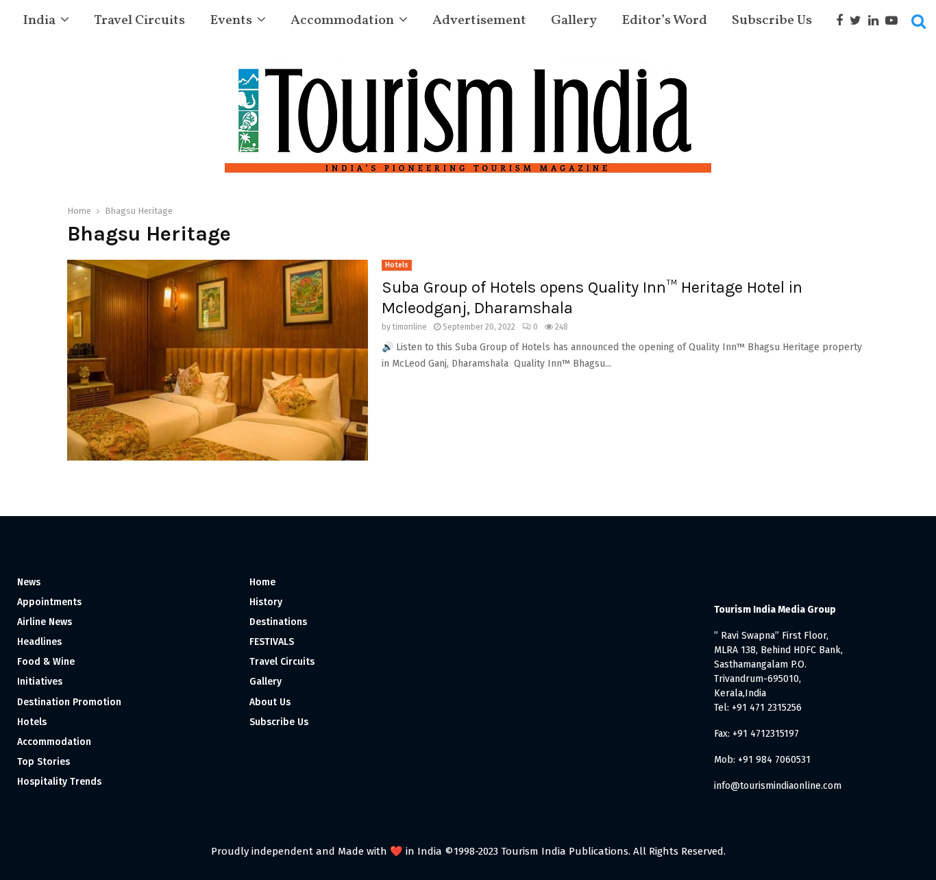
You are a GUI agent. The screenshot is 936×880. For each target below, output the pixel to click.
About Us (270, 702)
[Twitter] (859, 21)
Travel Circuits (139, 20)
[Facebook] (843, 21)
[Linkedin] (876, 21)
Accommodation (342, 20)
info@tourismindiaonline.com (777, 786)
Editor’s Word (664, 20)
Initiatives (39, 681)
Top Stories (43, 762)
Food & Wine (46, 662)
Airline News (44, 622)
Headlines (39, 642)
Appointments (49, 602)
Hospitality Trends (59, 781)
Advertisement (479, 20)
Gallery (574, 20)
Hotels (396, 265)
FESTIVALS (271, 642)
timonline (410, 327)
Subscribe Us (772, 20)
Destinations (278, 622)
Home (262, 582)
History (265, 602)
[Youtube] (894, 21)
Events (231, 20)
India (39, 20)
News (28, 582)
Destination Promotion (69, 702)
